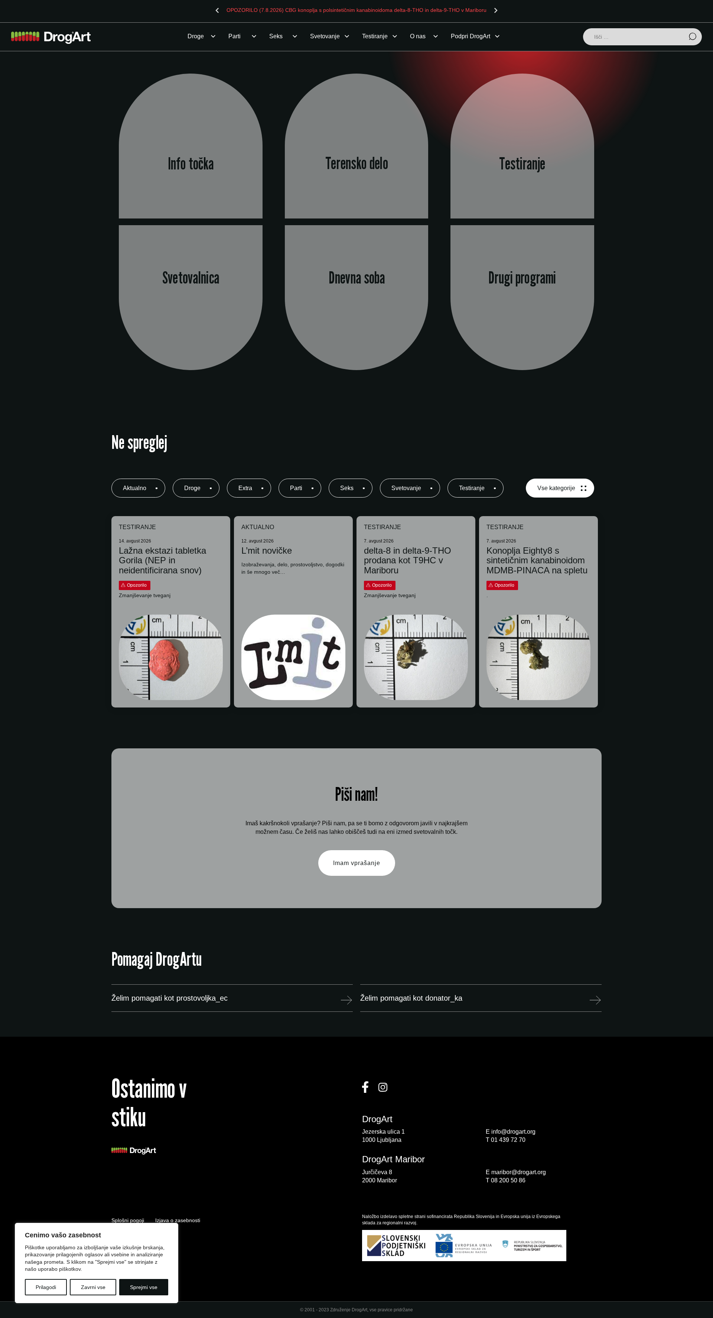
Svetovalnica (190, 277)
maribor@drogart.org (518, 1172)
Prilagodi (46, 1287)
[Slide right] (495, 10)
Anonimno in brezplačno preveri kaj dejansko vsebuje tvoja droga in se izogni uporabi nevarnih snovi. (522, 164)
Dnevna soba (356, 277)
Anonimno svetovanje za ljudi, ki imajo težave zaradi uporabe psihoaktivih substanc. (191, 312)
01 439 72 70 (508, 1140)
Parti (234, 36)
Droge (196, 36)
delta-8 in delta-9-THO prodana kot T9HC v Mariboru (407, 560)
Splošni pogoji (127, 1220)
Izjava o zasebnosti (177, 1220)
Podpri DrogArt (470, 36)
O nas (418, 36)
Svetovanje (325, 36)
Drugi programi (522, 277)
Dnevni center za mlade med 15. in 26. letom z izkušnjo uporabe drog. (356, 311)
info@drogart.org (513, 1131)
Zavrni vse (93, 1287)
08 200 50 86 (508, 1180)
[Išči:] (642, 37)
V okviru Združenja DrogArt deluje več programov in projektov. (522, 312)
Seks (276, 36)
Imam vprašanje (356, 863)
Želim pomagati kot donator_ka (411, 998)
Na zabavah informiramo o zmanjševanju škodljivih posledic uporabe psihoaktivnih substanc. (356, 164)
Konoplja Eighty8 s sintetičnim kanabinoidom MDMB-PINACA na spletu (536, 560)
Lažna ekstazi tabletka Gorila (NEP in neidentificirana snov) (162, 560)
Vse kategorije (556, 488)
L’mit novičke (266, 551)
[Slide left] (217, 10)
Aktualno (134, 488)
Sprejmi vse (143, 1287)
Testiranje (375, 36)
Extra (245, 488)
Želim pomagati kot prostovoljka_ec (169, 998)
